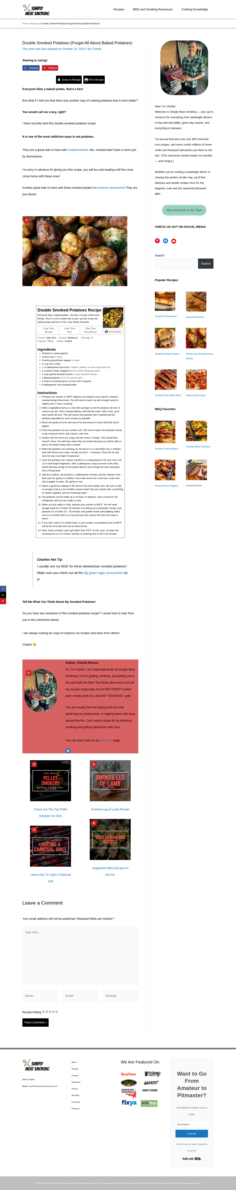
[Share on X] (3, 595)
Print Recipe (96, 79)
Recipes (118, 9)
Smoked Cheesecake (166, 316)
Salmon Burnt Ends (196, 395)
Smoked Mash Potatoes (198, 446)
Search (159, 255)
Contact (75, 1075)
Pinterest (75, 1108)
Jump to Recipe (71, 79)
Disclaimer (76, 1082)
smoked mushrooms (111, 187)
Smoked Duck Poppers (166, 485)
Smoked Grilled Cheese (167, 354)
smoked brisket (78, 150)
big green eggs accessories (103, 573)
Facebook (76, 1102)
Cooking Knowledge (194, 9)
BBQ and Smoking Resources (153, 9)
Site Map (75, 1095)
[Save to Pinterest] (3, 601)
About (74, 1062)
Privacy (75, 1089)
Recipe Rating (31, 1012)
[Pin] (26, 220)
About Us (106, 740)
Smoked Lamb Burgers (166, 448)
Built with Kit (192, 1158)
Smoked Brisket (194, 485)
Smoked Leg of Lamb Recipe (110, 809)
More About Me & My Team (184, 210)
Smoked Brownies (195, 317)
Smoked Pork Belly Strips (168, 395)
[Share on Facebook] (3, 589)
